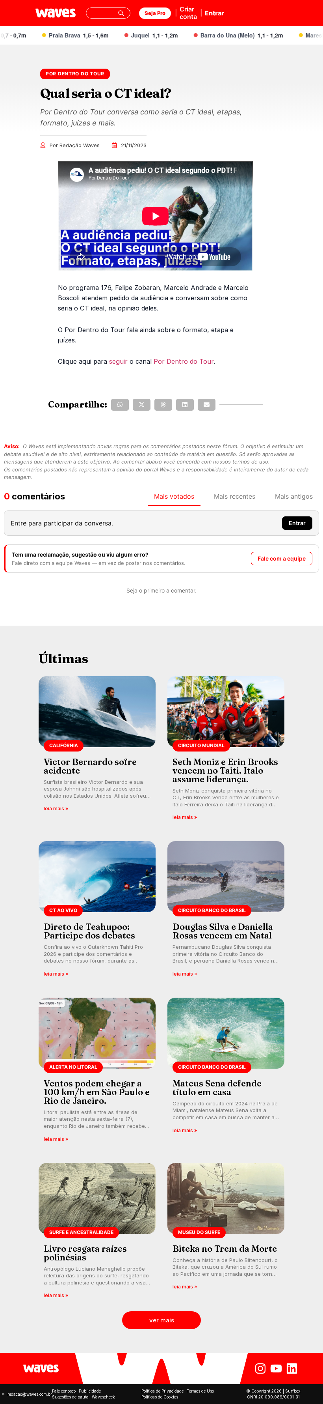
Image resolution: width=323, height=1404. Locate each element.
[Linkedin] (292, 1368)
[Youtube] (276, 1368)
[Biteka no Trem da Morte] (225, 1233)
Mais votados (174, 496)
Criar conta (188, 13)
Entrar (214, 13)
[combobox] (108, 13)
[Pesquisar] (120, 13)
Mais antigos (294, 496)
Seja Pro (155, 13)
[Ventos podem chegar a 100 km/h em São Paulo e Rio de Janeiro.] (97, 1072)
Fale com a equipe (282, 558)
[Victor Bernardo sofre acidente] (97, 751)
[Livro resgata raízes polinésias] (97, 1233)
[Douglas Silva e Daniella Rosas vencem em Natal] (225, 911)
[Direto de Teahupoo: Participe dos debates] (97, 911)
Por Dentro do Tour (183, 361)
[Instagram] (260, 1368)
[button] (120, 405)
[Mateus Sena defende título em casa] (225, 1072)
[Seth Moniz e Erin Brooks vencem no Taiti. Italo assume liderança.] (225, 751)
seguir (118, 361)
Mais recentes (234, 496)
